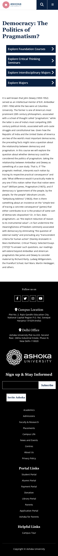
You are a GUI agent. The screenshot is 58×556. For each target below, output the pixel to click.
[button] (42, 5)
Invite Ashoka (16, 397)
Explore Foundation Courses (26, 49)
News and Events (29, 440)
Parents (29, 504)
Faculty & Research (29, 422)
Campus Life (29, 434)
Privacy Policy (29, 458)
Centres (29, 446)
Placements (29, 428)
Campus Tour (29, 532)
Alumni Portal (29, 480)
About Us (29, 452)
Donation (29, 492)
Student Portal (29, 474)
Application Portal (29, 510)
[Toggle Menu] (52, 4)
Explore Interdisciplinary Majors (29, 72)
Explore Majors (18, 83)
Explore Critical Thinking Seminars (24, 60)
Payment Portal (29, 486)
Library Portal (29, 498)
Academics (29, 410)
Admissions (29, 416)
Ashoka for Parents (29, 516)
